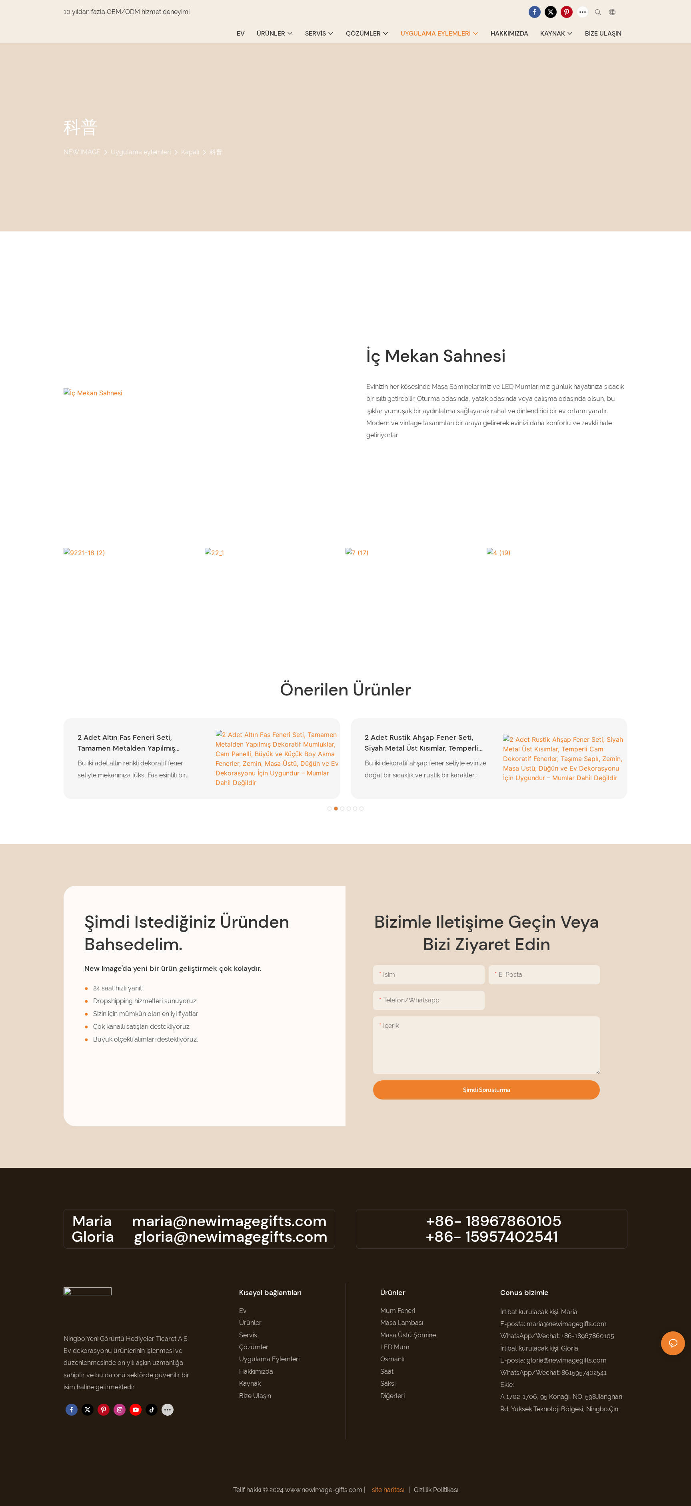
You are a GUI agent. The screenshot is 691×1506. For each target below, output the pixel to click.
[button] (329, 808)
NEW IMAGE (82, 152)
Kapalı (190, 152)
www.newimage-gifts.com (324, 1490)
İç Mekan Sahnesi (436, 356)
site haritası (388, 1490)
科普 (216, 152)
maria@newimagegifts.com (229, 1221)
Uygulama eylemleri (141, 152)
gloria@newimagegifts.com (231, 1237)
